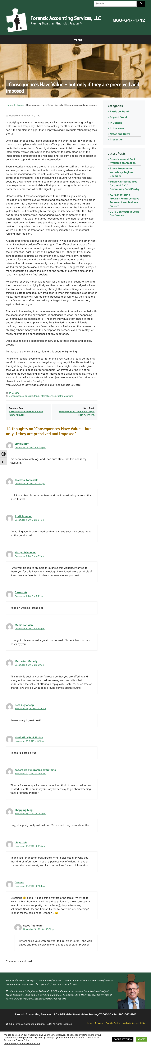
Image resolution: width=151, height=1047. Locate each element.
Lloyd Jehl (21, 842)
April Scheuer (23, 516)
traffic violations (65, 396)
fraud (36, 396)
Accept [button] (141, 1039)
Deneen (19, 882)
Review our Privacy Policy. (17, 1040)
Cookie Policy (113, 1023)
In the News (117, 128)
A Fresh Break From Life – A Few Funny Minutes (26, 413)
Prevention (116, 139)
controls (29, 396)
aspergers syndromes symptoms (35, 769)
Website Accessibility (134, 1023)
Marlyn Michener (25, 552)
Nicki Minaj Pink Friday (29, 737)
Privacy (99, 1023)
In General (19, 105)
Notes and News (120, 133)
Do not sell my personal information (22, 1043)
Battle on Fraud (119, 111)
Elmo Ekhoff (22, 443)
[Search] (141, 4)
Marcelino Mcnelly (26, 661)
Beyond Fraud (118, 117)
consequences (16, 396)
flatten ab (21, 592)
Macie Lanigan (24, 625)
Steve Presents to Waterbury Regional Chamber (122, 172)
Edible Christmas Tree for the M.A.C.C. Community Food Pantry (124, 185)
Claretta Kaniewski (26, 480)
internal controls (48, 396)
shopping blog (24, 810)
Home (9, 105)
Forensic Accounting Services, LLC (66, 17)
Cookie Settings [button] (123, 1039)
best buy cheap (24, 705)
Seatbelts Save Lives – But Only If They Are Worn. (77, 413)
